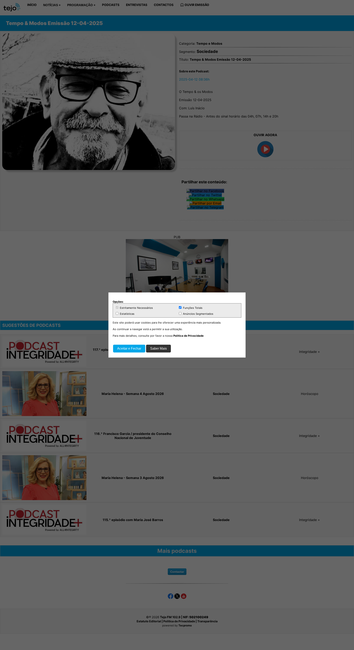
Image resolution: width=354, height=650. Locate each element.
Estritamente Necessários (136, 307)
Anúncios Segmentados (197, 313)
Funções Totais (192, 307)
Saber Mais (158, 348)
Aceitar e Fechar (129, 348)
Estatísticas (126, 313)
